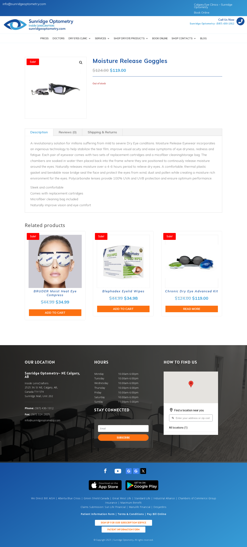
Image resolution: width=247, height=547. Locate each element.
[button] (81, 62)
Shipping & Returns (102, 132)
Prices (44, 38)
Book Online (201, 12)
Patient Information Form (123, 529)
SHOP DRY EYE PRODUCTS (129, 38)
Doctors (59, 38)
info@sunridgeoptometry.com (24, 4)
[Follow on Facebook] (105, 471)
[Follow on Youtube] (117, 471)
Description (39, 132)
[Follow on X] (143, 471)
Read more (191, 309)
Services (100, 38)
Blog (203, 38)
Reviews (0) (68, 132)
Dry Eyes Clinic (78, 38)
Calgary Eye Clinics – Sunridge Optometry (213, 6)
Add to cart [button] (55, 312)
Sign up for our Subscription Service (123, 522)
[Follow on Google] (129, 471)
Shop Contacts (182, 38)
